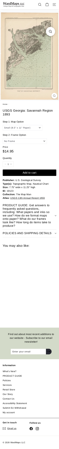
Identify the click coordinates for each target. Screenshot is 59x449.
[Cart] (47, 4)
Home (5, 104)
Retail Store (9, 389)
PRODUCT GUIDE (12, 376)
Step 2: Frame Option (14, 135)
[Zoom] (54, 96)
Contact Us (8, 398)
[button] (50, 31)
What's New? (10, 371)
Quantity (7, 158)
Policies (7, 380)
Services (7, 385)
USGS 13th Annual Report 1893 (27, 198)
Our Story (8, 394)
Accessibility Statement (15, 403)
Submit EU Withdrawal (14, 408)
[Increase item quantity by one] (11, 164)
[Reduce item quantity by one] (5, 164)
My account (9, 412)
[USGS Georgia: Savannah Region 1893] (25, 285)
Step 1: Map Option (13, 121)
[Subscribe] (49, 351)
